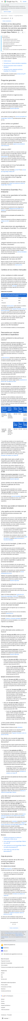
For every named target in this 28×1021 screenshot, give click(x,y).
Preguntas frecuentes (5, 961)
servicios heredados (22, 251)
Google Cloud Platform (5, 1005)
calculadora (19, 727)
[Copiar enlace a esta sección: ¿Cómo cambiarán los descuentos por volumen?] (8, 340)
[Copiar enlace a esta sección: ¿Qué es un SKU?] (12, 149)
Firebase (3, 1003)
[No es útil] (12, 18)
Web (2, 977)
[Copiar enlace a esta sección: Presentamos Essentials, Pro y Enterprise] (9, 192)
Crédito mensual (7, 61)
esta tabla (14, 285)
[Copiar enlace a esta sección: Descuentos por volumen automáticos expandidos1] (20, 334)
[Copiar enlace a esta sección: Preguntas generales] (17, 80)
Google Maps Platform (18, 15)
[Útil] (10, 18)
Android (2, 972)
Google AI (3, 1007)
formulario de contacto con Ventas (9, 455)
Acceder (24, 1)
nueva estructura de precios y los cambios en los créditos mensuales (13, 815)
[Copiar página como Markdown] (22, 32)
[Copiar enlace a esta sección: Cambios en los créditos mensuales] (2, 272)
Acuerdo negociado (14, 108)
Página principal (4, 15)
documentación (4, 156)
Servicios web (4, 979)
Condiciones (3, 1014)
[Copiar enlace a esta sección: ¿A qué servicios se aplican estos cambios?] (2, 114)
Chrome (2, 1001)
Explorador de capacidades (6, 963)
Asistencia (3, 988)
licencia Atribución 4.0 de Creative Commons (13, 933)
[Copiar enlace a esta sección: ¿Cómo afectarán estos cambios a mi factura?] (7, 632)
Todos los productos (5, 1009)
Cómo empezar (4, 965)
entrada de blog (20, 73)
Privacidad (9, 1014)
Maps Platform (15, 1)
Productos (11, 15)
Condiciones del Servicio (6, 990)
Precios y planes (4, 984)
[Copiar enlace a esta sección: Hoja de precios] (13, 856)
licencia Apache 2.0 (19, 934)
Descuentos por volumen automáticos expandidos (15, 63)
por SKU (16, 169)
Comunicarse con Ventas (6, 986)
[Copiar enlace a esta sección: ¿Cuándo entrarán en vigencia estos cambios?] (8, 97)
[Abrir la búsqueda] (21, 1)
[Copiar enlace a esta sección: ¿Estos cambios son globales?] (20, 124)
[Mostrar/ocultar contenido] (9, 36)
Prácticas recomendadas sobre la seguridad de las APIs (12, 967)
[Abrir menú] (2, 1)
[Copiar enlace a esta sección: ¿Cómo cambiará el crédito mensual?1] (25, 275)
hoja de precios (18, 264)
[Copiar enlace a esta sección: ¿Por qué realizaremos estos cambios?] (25, 84)
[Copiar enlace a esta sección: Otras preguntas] (14, 626)
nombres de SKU (5, 221)
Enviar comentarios (7, 21)
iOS (1, 974)
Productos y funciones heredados (13, 618)
